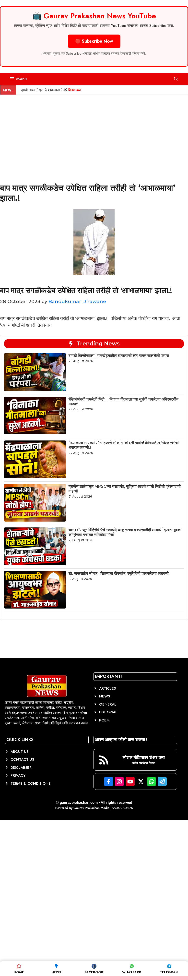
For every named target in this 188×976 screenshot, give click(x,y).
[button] (176, 79)
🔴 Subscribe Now (94, 41)
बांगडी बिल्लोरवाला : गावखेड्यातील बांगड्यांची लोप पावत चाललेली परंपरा (119, 355)
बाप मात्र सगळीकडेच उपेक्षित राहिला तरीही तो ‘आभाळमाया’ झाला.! (86, 290)
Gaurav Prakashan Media (91, 807)
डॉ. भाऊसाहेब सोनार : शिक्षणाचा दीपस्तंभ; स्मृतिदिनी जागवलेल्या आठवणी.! (120, 573)
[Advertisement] (94, 131)
